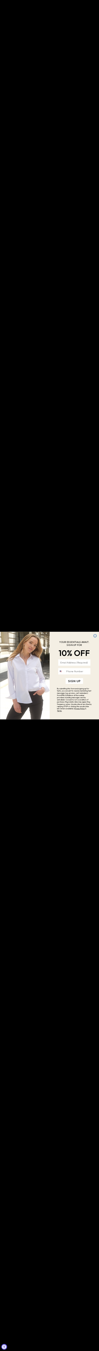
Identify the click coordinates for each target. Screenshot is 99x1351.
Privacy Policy (79, 708)
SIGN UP (74, 681)
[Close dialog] (95, 635)
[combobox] (61, 671)
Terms (59, 711)
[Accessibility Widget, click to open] (4, 1347)
